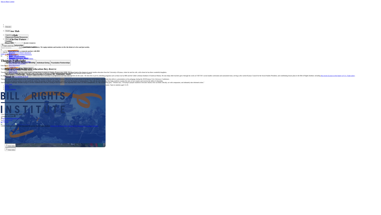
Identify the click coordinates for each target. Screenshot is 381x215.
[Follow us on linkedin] (1, 122)
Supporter (8, 35)
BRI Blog (12, 53)
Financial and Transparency (17, 63)
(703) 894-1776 (7, 120)
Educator (8, 27)
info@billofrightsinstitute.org (11, 118)
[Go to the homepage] (190, 103)
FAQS (76, 126)
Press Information (14, 65)
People (7, 87)
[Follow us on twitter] (6, 122)
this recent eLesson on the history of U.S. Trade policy (338, 76)
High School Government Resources (20, 54)
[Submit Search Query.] (20, 48)
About (7, 39)
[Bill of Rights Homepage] (37, 25)
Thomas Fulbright (10, 89)
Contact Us (12, 67)
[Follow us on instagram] (5, 122)
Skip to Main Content (7, 1)
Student (8, 31)
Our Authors (13, 54)
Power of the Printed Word (17, 57)
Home (7, 86)
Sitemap (70, 126)
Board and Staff (14, 51)
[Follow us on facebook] (3, 122)
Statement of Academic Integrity (19, 58)
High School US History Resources (20, 53)
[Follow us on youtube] (8, 122)
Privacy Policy (63, 126)
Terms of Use (13, 71)
